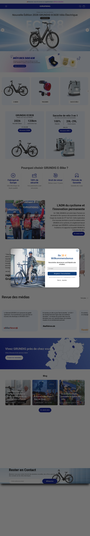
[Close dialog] (77, 251)
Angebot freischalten (62, 273)
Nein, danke (62, 280)
